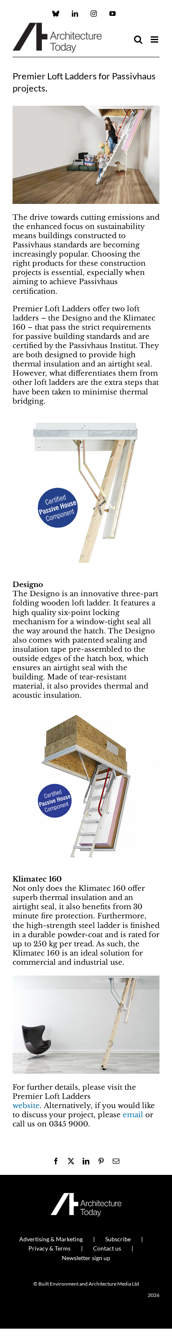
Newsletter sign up (86, 1257)
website (26, 1105)
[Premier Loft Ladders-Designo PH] (86, 418)
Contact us (107, 1248)
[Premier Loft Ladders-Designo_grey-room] (86, 979)
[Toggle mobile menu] (155, 39)
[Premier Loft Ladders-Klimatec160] (86, 712)
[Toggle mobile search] (138, 39)
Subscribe (118, 1239)
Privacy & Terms (49, 1248)
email (133, 1115)
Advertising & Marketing (51, 1239)
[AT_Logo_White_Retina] (86, 1196)
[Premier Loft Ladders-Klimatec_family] (86, 109)
